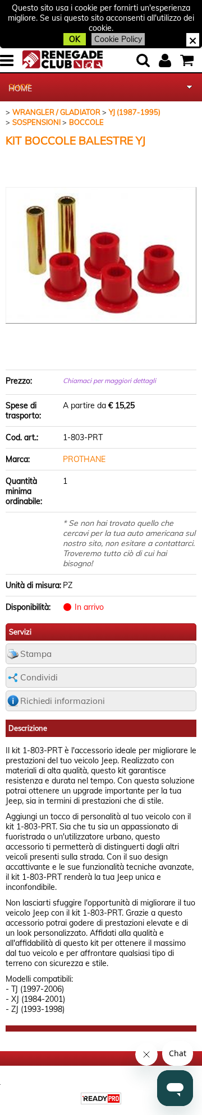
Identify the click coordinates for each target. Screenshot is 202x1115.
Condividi (39, 677)
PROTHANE (84, 459)
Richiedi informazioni (62, 701)
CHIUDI (192, 39)
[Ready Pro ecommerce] (101, 1098)
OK (74, 39)
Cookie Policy (118, 39)
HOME (20, 88)
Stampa (36, 654)
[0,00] (188, 60)
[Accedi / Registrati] (166, 60)
